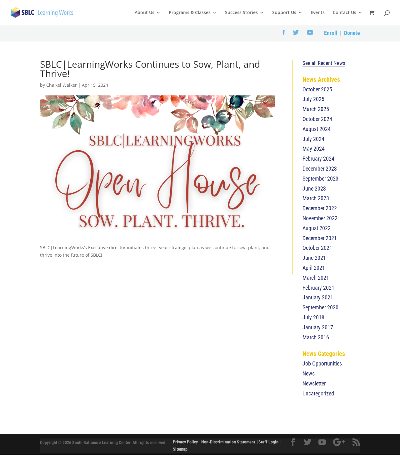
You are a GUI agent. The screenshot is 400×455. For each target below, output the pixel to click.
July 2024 (313, 139)
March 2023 (315, 198)
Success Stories (241, 12)
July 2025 (313, 99)
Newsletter (314, 383)
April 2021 (313, 267)
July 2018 (313, 317)
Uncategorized (318, 393)
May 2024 (313, 148)
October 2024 (317, 119)
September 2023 (320, 178)
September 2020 (320, 307)
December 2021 (319, 238)
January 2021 (317, 297)
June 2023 (314, 188)
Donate (352, 33)
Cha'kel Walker (61, 85)
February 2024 (318, 158)
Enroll (331, 33)
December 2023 (319, 168)
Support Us (284, 12)
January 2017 (317, 327)
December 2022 (319, 208)
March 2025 (315, 109)
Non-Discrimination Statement (228, 441)
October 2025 (317, 89)
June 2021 (314, 257)
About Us (144, 12)
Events (318, 12)
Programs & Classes (190, 12)
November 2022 (320, 218)
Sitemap (180, 449)
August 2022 (316, 228)
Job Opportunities (322, 363)
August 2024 (316, 129)
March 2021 (315, 277)
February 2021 (318, 287)
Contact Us (344, 12)
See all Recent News (323, 63)
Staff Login (268, 441)
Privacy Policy (185, 441)
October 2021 (317, 247)
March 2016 (315, 337)
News (308, 373)
